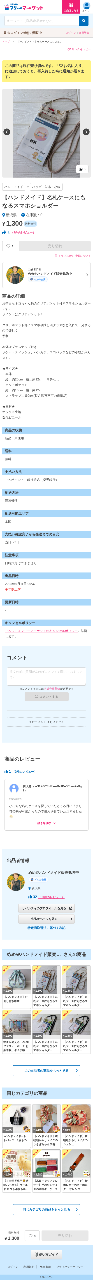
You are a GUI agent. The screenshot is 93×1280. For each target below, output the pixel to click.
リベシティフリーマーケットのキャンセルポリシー (41, 631)
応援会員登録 (52, 688)
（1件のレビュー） (23, 232)
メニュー (87, 11)
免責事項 (45, 1266)
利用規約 (28, 1266)
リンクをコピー (81, 49)
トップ (6, 41)
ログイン (70, 32)
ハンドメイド (13, 187)
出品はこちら (71, 10)
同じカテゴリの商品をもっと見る (46, 1209)
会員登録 (84, 32)
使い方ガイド (48, 1254)
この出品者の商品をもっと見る (46, 1070)
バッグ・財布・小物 (46, 187)
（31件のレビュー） (51, 897)
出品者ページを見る (44, 919)
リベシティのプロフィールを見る (44, 908)
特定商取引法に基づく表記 (46, 928)
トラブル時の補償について (74, 255)
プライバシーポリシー (70, 1266)
